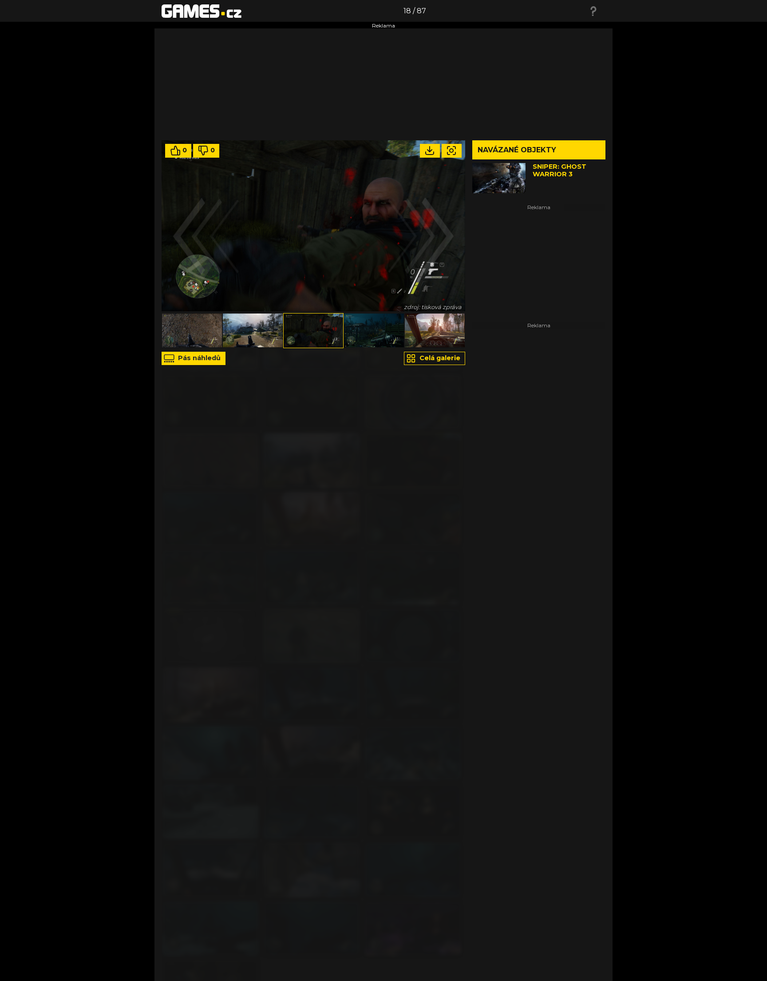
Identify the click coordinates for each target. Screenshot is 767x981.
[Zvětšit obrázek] (452, 151)
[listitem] (192, 330)
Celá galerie (439, 358)
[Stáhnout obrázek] (430, 151)
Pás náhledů (198, 358)
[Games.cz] (201, 10)
